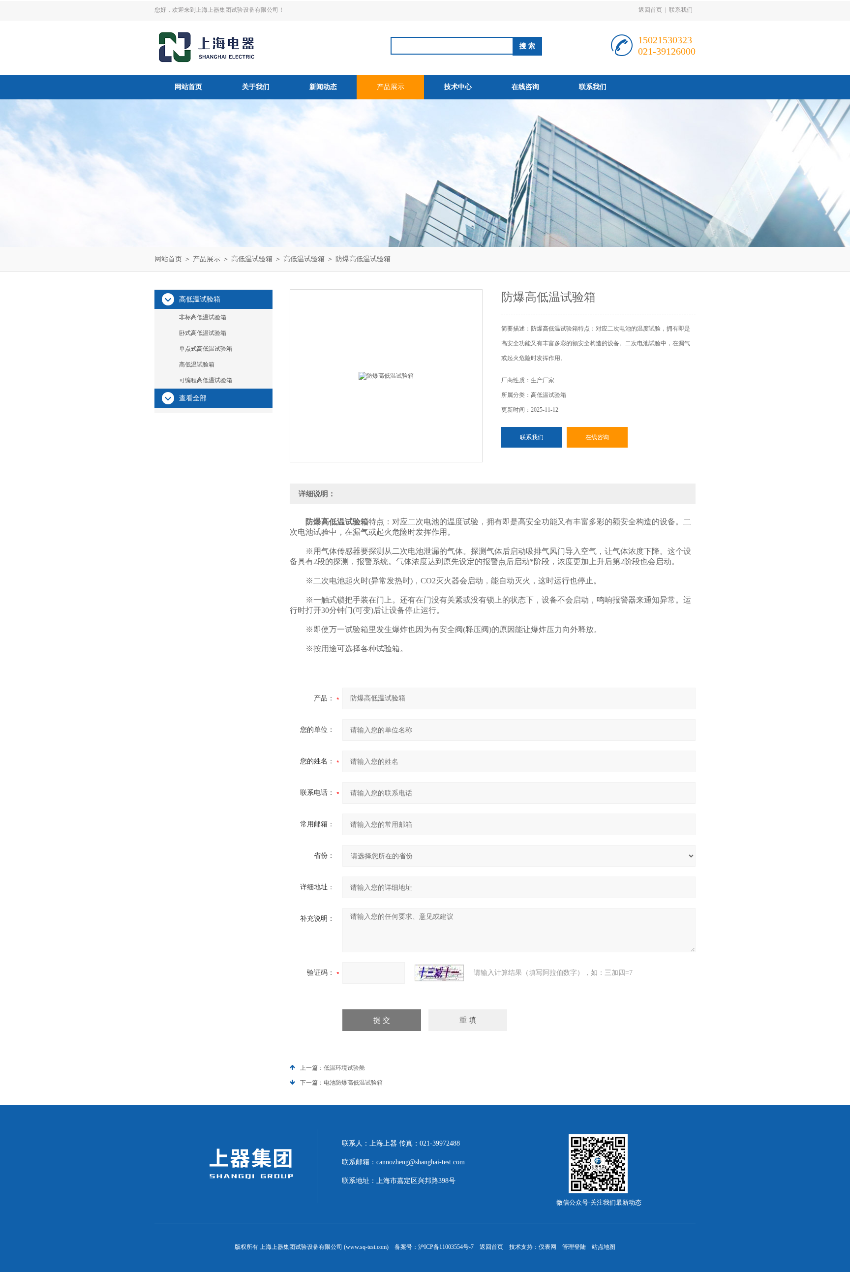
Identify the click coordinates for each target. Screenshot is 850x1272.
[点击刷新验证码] (439, 973)
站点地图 (603, 1246)
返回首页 (650, 9)
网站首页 (188, 87)
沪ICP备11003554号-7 (446, 1246)
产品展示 (390, 87)
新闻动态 (323, 87)
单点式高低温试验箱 (205, 348)
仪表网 (547, 1246)
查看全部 (193, 398)
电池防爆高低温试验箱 (353, 1082)
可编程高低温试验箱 (205, 380)
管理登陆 (574, 1246)
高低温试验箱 (252, 259)
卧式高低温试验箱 (202, 333)
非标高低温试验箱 (202, 317)
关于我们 (256, 87)
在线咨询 (525, 87)
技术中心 (458, 87)
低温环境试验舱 (344, 1067)
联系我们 (681, 9)
